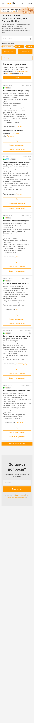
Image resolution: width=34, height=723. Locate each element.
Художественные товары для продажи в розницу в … (17, 162)
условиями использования (21, 495)
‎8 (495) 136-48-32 (26, 3)
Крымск (19, 194)
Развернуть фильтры (9, 58)
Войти (17, 77)
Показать (15, 133)
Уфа (17, 257)
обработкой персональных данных (16, 497)
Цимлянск (19, 422)
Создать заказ (8, 52)
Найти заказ (7, 38)
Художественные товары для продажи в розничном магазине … (17, 91)
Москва (18, 309)
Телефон (8, 482)
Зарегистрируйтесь (21, 72)
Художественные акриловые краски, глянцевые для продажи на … (17, 390)
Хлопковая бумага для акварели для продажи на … (17, 221)
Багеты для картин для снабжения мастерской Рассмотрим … (17, 336)
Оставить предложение (17, 149)
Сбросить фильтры (7, 46)
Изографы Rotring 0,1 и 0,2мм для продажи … (17, 283)
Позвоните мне (17, 489)
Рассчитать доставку (17, 145)
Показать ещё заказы (17, 443)
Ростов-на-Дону (21, 364)
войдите (9, 74)
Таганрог (19, 127)
